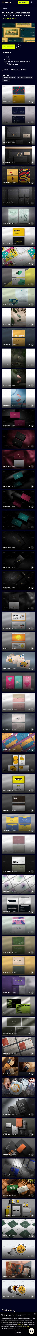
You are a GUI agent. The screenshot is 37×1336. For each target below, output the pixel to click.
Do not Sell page (25, 1326)
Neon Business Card (8, 1013)
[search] (31, 2)
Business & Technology (25, 77)
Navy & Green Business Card (11, 122)
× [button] (35, 1314)
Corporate (6, 80)
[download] (32, 102)
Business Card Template (10, 628)
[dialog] (18, 1324)
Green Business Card (9, 223)
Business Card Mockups (9, 1073)
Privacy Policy (20, 1324)
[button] (18, 1328)
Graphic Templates (9, 77)
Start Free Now (23, 2)
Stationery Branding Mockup (11, 1175)
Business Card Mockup (9, 1195)
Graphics (4, 9)
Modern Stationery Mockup (10, 1276)
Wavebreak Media (10, 19)
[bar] (34, 2)
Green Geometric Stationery (11, 304)
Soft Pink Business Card (9, 709)
